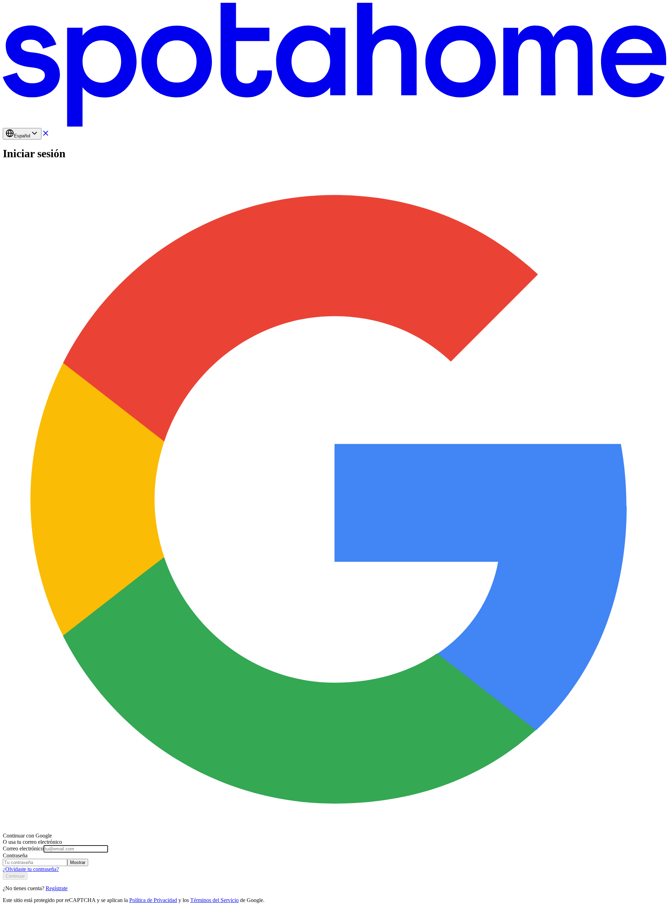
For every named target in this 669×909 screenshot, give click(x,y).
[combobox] (22, 133)
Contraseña (15, 855)
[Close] (45, 135)
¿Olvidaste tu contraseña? (31, 869)
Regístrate (57, 888)
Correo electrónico (23, 848)
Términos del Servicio (214, 900)
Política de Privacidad (153, 900)
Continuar (15, 876)
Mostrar (77, 862)
